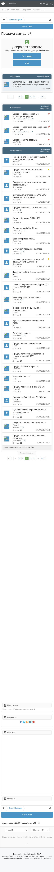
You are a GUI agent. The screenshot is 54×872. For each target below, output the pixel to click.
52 (42, 97)
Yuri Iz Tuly (17, 174)
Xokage (48, 858)
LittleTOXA (17, 87)
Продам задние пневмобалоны (27, 344)
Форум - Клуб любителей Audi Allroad (31, 837)
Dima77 (16, 220)
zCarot (49, 856)
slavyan (16, 313)
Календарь (15, 10)
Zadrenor (16, 251)
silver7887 (17, 369)
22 (31, 97)
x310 (14, 210)
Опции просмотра (27, 453)
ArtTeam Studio (28, 858)
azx (14, 289)
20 (23, 97)
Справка (5, 10)
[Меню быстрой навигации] (50, 19)
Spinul (15, 277)
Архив (49, 837)
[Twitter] (24, 722)
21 (27, 97)
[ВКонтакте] (21, 722)
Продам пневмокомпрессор (26, 366)
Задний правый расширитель (27, 297)
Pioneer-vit (17, 402)
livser (15, 346)
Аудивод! (16, 389)
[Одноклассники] (27, 722)
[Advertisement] (27, 581)
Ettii (14, 119)
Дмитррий (17, 336)
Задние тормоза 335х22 (24, 239)
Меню (14, 3)
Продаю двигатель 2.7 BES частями (30, 208)
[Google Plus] (33, 722)
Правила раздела (28, 140)
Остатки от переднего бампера (27, 249)
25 (33, 119)
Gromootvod (17, 187)
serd (14, 379)
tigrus (15, 415)
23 (34, 97)
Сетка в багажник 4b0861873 (26, 218)
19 (19, 97)
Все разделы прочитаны (31, 10)
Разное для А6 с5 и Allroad (25, 228)
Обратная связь (8, 837)
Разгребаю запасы (21, 333)
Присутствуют (13, 705)
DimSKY (16, 300)
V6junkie (16, 427)
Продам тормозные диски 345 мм (28, 387)
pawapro (16, 162)
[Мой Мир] (30, 722)
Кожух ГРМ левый (21, 377)
